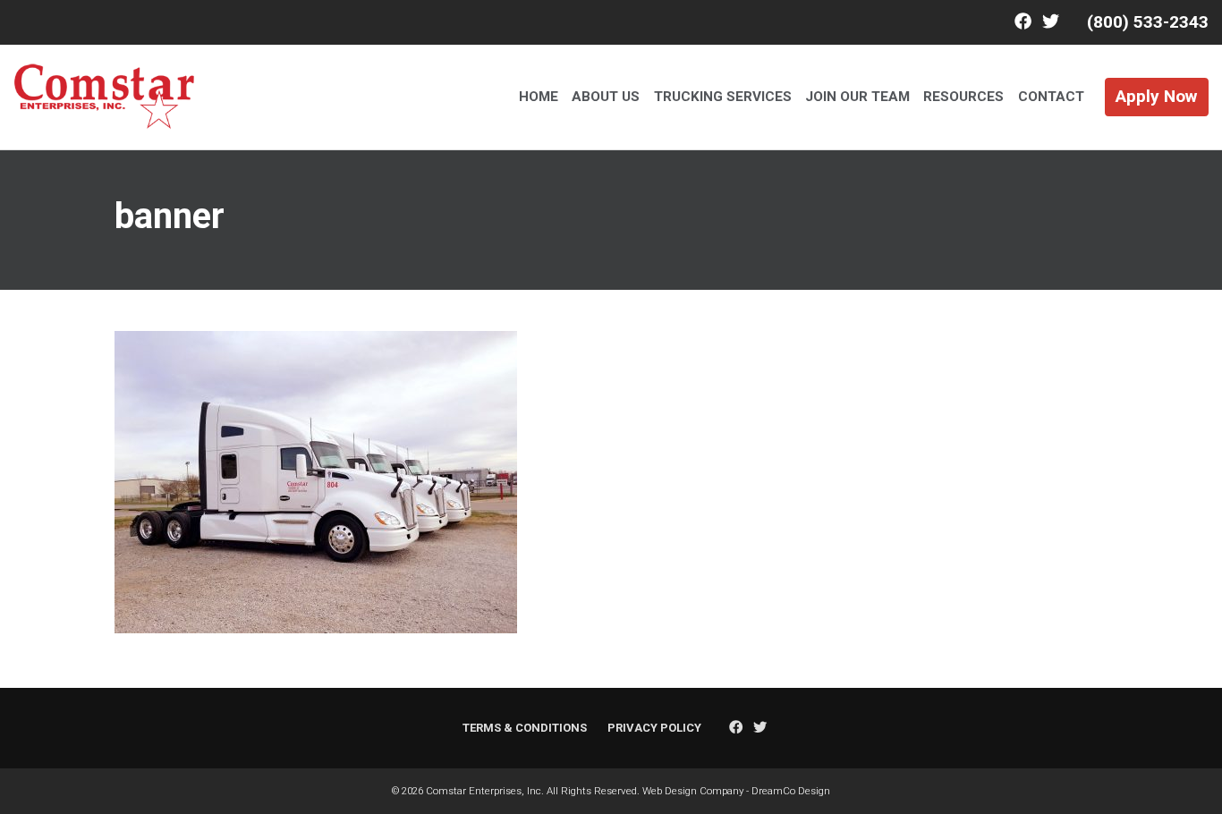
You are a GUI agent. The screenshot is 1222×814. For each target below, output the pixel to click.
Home (538, 97)
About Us (606, 97)
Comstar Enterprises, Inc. (485, 790)
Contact (1051, 97)
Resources (963, 97)
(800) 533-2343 (1148, 22)
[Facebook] (1022, 22)
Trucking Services (723, 97)
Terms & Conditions (524, 727)
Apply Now (1156, 96)
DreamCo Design (790, 790)
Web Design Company (692, 790)
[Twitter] (1050, 22)
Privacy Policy (654, 727)
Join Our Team (857, 97)
